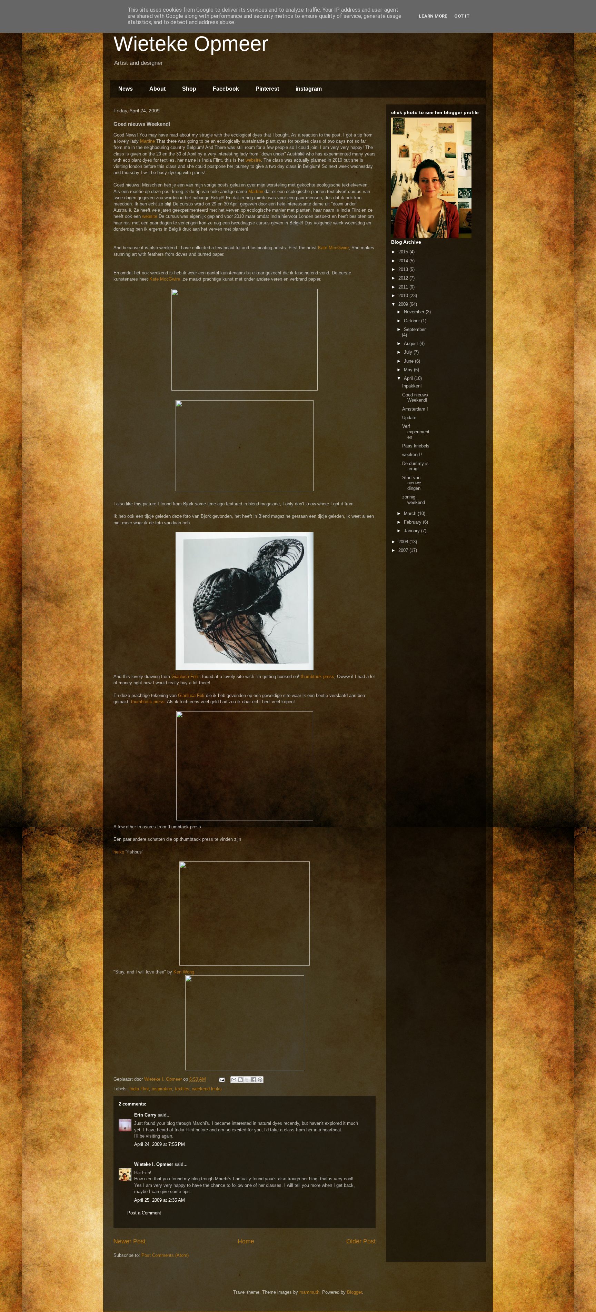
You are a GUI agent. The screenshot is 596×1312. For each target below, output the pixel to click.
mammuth (309, 1292)
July (409, 352)
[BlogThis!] (240, 1079)
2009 (403, 304)
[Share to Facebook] (253, 1079)
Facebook (226, 89)
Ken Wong (183, 972)
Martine (147, 141)
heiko (118, 852)
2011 (403, 287)
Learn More (433, 16)
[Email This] (233, 1079)
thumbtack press (317, 676)
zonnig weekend (413, 499)
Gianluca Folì (184, 676)
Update (409, 417)
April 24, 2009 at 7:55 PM (159, 1144)
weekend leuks (207, 1088)
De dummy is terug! (415, 466)
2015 (403, 251)
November (415, 311)
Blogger (354, 1292)
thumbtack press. (148, 701)
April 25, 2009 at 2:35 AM (159, 1200)
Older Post (361, 1241)
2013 (403, 269)
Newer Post (129, 1241)
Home (246, 1241)
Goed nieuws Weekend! (415, 397)
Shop (189, 89)
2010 (403, 295)
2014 (403, 260)
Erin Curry (145, 1115)
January (412, 530)
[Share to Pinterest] (260, 1079)
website (253, 160)
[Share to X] (247, 1079)
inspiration (162, 1088)
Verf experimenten (415, 432)
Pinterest (267, 89)
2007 (403, 550)
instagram (309, 89)
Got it (462, 16)
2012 (403, 278)
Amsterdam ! (415, 409)
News (125, 89)
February (413, 522)
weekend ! (412, 454)
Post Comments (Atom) (165, 1255)
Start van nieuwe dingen (411, 483)
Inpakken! (412, 385)
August (411, 343)
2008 (403, 541)
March (411, 513)
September (415, 329)
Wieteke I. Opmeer (153, 1164)
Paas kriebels (415, 445)
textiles (182, 1088)
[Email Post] (221, 1079)
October (412, 320)
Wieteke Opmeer (190, 43)
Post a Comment (144, 1212)
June (409, 361)
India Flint (139, 1088)
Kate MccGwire (333, 247)
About (157, 89)
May (409, 369)
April (409, 378)
